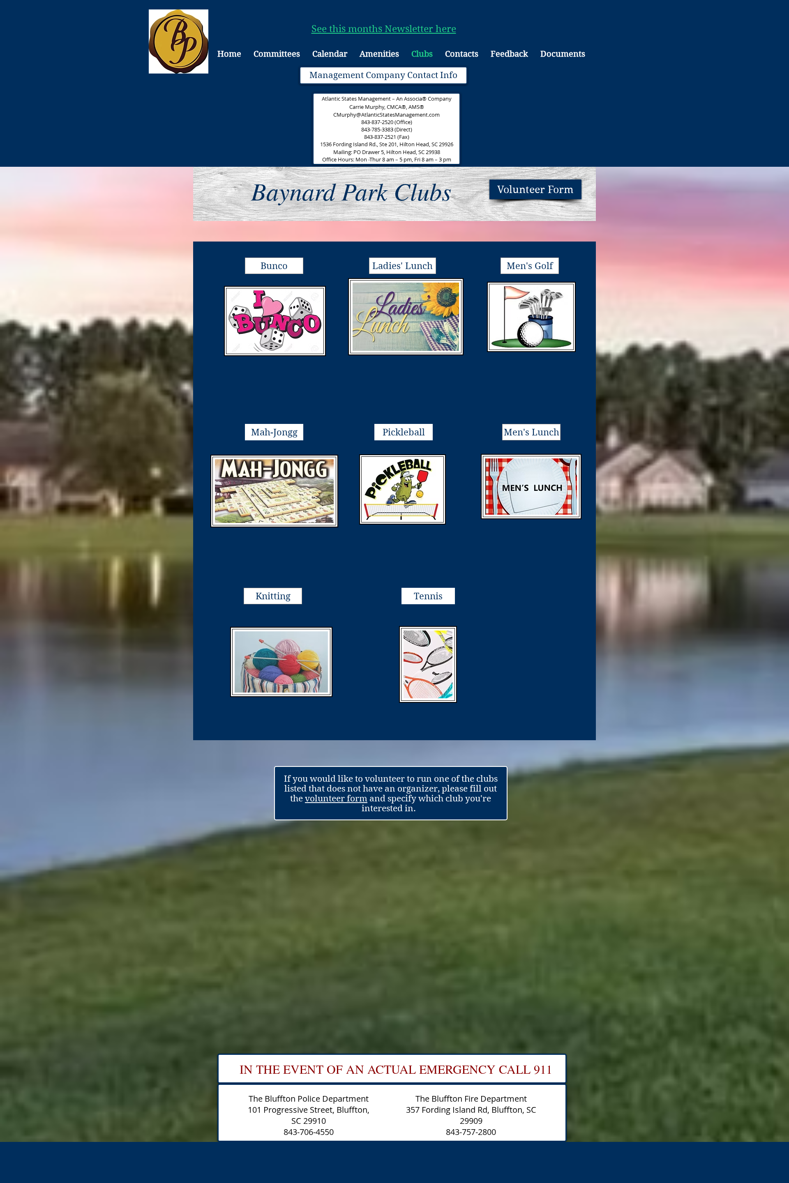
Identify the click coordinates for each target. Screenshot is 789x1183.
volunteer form (336, 798)
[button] (402, 266)
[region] (276, 330)
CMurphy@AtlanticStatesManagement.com (386, 114)
